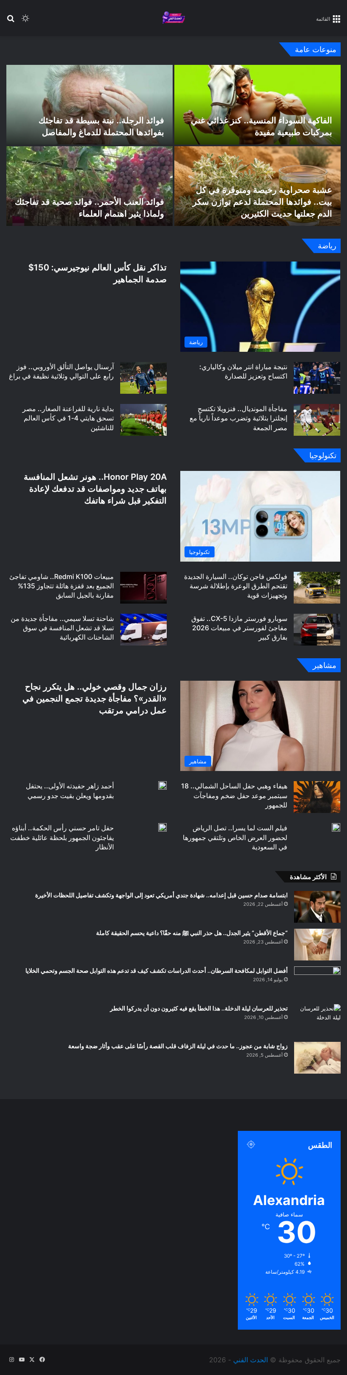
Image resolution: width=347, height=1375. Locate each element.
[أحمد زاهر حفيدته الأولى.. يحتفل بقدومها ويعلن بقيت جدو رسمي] (162, 785)
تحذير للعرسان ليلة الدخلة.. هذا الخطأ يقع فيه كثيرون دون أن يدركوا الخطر (199, 1008)
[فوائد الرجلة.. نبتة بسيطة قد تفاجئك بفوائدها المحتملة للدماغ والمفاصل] (89, 105)
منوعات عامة (315, 49)
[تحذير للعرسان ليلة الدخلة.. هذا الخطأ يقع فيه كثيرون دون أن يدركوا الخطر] (317, 1020)
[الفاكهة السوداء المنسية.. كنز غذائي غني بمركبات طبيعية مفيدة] (257, 105)
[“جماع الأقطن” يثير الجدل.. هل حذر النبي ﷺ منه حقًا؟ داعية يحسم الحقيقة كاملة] (317, 944)
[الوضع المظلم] (25, 21)
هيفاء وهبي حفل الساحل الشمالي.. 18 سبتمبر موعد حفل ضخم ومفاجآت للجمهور (234, 795)
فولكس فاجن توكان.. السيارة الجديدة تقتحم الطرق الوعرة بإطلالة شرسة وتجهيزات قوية (235, 586)
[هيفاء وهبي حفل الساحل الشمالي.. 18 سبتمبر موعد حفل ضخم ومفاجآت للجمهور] (317, 797)
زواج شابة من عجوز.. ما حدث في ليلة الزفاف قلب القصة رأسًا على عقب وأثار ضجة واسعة (178, 1045)
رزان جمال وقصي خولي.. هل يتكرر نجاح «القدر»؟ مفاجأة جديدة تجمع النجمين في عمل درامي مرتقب (94, 698)
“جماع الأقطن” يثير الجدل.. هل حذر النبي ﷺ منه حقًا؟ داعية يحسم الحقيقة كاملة (192, 932)
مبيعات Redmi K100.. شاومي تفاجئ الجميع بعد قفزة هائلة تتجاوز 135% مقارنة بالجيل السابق (61, 586)
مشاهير (324, 665)
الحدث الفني (250, 1360)
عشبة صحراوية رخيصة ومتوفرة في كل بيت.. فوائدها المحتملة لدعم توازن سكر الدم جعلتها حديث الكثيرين (262, 202)
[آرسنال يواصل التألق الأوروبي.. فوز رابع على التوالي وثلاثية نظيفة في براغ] (143, 378)
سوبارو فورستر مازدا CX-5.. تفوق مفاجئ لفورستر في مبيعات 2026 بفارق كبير (239, 628)
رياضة (327, 245)
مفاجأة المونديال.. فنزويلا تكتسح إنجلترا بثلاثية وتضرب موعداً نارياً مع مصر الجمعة (238, 418)
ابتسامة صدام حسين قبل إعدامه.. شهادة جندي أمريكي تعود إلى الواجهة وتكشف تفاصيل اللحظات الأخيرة (161, 895)
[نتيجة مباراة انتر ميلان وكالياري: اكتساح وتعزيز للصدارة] (317, 378)
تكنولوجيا (322, 455)
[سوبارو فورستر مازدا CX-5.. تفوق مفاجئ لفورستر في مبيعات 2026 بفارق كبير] (317, 630)
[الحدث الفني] (173, 18)
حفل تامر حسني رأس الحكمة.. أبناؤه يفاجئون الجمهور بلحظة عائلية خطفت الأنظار (62, 837)
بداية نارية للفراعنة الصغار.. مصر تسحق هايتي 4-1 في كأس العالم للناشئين (68, 418)
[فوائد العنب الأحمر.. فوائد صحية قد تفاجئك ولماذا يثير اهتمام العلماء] (89, 186)
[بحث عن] (10, 21)
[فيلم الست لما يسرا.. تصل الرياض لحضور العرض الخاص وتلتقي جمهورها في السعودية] (336, 827)
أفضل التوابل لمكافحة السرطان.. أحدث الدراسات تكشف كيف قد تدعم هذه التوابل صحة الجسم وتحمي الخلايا (156, 970)
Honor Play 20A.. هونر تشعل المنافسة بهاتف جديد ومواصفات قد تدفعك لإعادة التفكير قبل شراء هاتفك (95, 489)
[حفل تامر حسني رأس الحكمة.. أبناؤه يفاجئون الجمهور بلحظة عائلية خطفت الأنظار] (162, 827)
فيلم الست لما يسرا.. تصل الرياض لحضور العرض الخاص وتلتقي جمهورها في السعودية (235, 837)
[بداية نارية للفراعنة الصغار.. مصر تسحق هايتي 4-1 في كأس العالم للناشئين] (143, 420)
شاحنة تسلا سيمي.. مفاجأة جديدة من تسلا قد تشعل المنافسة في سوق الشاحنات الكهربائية (62, 628)
